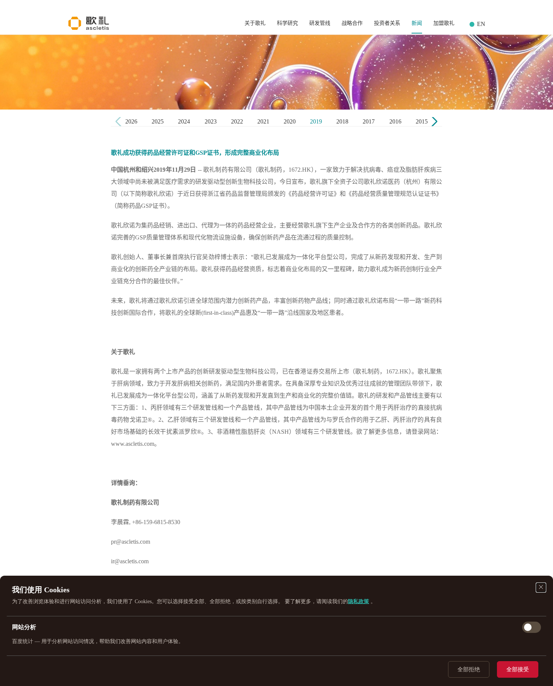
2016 (395, 121)
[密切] (540, 587)
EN (481, 24)
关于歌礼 (255, 23)
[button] (433, 121)
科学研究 (287, 23)
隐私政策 (358, 601)
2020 (290, 121)
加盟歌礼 (443, 23)
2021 (263, 121)
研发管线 (319, 23)
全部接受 (517, 669)
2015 (422, 121)
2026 (131, 121)
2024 (184, 121)
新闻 (417, 23)
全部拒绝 (468, 669)
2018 (342, 121)
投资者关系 (387, 23)
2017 (369, 121)
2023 (211, 121)
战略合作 (352, 23)
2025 (158, 121)
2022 (237, 121)
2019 (316, 121)
